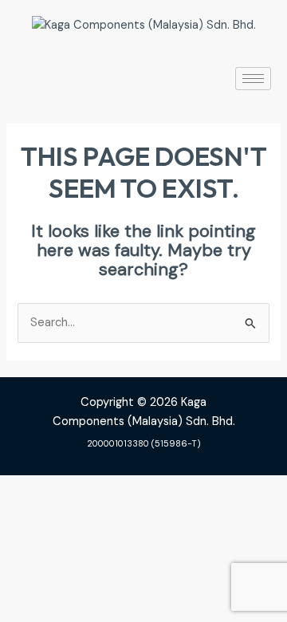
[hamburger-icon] (253, 78)
